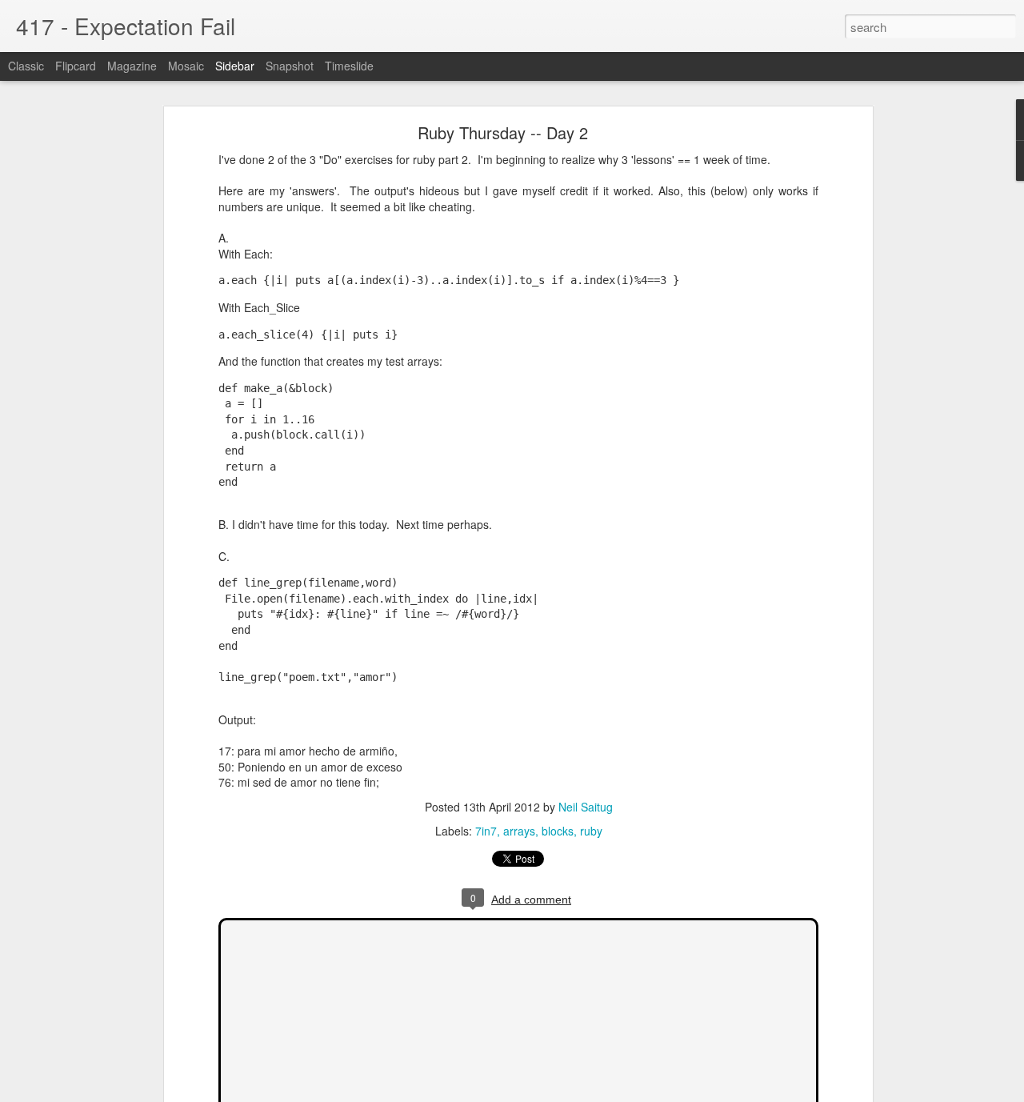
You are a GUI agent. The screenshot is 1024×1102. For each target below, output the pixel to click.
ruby (591, 831)
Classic (26, 66)
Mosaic (186, 66)
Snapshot (290, 66)
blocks (558, 831)
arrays (519, 831)
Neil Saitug (585, 807)
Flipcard (75, 66)
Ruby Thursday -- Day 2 (503, 132)
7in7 (486, 831)
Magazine (132, 66)
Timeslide (349, 66)
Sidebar (234, 66)
